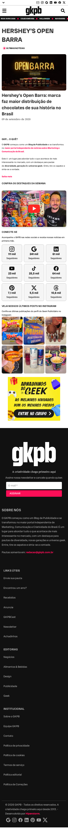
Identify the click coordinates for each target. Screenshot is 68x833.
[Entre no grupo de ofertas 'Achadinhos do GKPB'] (34, 399)
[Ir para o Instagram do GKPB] (42, 2)
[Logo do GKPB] (34, 455)
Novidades (60, 19)
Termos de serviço (13, 765)
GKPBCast (9, 617)
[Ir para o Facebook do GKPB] (60, 2)
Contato (8, 736)
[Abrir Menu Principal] (4, 10)
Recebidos (9, 597)
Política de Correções (15, 784)
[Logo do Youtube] (39, 820)
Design (7, 676)
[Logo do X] (45, 820)
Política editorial (12, 774)
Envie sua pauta (12, 578)
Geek (6, 696)
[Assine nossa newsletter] (38, 2)
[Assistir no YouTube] (34, 209)
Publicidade (10, 686)
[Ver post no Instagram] (12, 331)
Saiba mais (7, 176)
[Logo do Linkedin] (27, 820)
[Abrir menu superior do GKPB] (3, 2)
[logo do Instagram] (8, 820)
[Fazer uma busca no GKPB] (63, 10)
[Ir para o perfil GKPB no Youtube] (55, 2)
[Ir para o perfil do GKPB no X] (64, 2)
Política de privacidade (16, 745)
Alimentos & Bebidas (15, 667)
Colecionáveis (27, 19)
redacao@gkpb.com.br (39, 552)
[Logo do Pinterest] (33, 820)
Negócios (8, 657)
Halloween (44, 19)
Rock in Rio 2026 (8, 19)
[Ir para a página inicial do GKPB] (34, 10)
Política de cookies (14, 755)
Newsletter (9, 627)
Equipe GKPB (11, 726)
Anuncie (8, 607)
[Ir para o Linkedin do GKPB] (51, 2)
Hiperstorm (33, 813)
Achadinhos (10, 636)
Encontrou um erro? (15, 588)
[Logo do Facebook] (20, 820)
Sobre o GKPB (11, 716)
